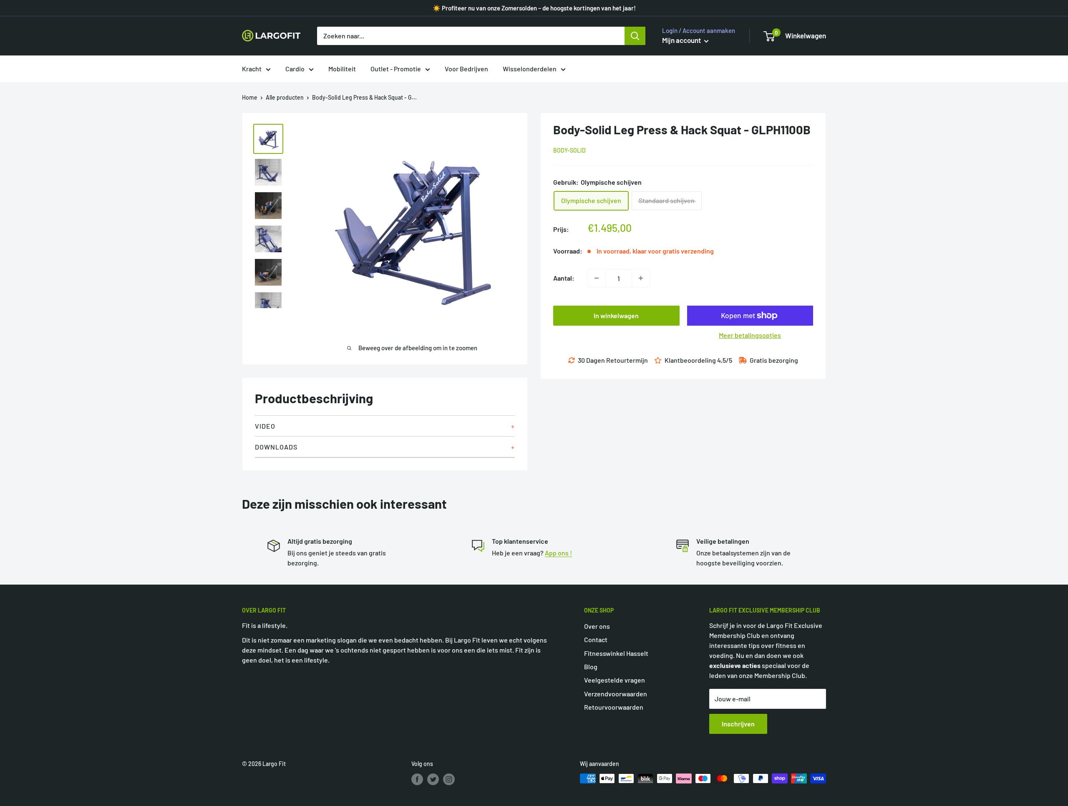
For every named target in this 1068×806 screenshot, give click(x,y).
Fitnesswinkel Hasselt (616, 653)
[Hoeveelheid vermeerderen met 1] (641, 278)
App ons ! (558, 553)
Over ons (597, 626)
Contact (595, 639)
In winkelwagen (616, 315)
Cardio (295, 69)
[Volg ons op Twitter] (433, 779)
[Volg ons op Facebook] (417, 779)
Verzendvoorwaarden (615, 694)
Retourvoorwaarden (613, 707)
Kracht (252, 69)
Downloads (276, 447)
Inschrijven (738, 724)
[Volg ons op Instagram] (449, 779)
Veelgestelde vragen (614, 680)
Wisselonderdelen (530, 69)
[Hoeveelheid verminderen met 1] (596, 278)
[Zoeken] (635, 36)
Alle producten (285, 97)
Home (249, 97)
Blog (590, 666)
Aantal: (563, 278)
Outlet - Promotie (395, 69)
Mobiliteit (342, 69)
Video (265, 426)
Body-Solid (569, 150)
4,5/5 (724, 360)
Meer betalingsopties (750, 335)
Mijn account (682, 40)
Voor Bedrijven (466, 69)
